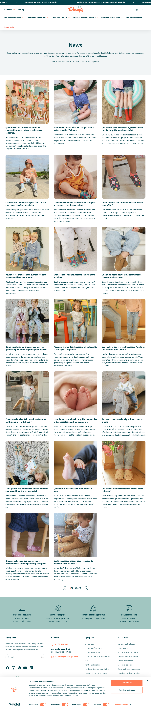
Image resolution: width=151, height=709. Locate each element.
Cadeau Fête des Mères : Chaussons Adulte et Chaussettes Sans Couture (123, 348)
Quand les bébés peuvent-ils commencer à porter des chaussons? (121, 276)
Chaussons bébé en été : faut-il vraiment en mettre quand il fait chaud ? (26, 420)
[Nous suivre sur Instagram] (13, 668)
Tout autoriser (126, 683)
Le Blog (21, 9)
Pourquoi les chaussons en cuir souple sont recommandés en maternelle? (26, 276)
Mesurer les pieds (125, 665)
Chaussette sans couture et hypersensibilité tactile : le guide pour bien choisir (122, 129)
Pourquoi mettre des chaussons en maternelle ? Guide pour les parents (75, 348)
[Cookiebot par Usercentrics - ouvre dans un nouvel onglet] (14, 704)
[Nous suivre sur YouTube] (25, 668)
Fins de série (9, 27)
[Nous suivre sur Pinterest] (19, 668)
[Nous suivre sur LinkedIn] (31, 668)
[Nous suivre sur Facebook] (8, 668)
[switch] (65, 704)
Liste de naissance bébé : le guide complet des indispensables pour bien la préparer (75, 420)
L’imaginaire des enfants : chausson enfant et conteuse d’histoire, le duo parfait (27, 490)
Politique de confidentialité (96, 669)
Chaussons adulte (59, 18)
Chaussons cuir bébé (12, 18)
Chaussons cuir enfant (36, 18)
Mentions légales (92, 665)
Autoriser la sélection (127, 690)
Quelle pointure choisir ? (128, 656)
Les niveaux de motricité (129, 673)
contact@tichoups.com (66, 657)
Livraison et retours (126, 644)
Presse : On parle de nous (95, 673)
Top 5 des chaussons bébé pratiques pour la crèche (122, 420)
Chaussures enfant (133, 18)
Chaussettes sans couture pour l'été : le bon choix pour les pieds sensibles (26, 204)
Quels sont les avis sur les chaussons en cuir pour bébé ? (122, 204)
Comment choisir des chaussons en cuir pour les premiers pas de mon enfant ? (75, 204)
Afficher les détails (120, 705)
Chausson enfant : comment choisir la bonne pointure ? (122, 490)
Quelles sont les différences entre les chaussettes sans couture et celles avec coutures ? (24, 130)
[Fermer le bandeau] (147, 680)
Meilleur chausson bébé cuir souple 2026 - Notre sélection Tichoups (74, 129)
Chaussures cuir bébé (110, 18)
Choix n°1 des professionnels (97, 656)
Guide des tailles (125, 660)
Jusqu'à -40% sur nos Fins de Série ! (30, 2)
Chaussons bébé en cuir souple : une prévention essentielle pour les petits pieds (26, 562)
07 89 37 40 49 (61, 644)
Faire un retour (124, 648)
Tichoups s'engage (93, 648)
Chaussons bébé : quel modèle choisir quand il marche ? (75, 276)
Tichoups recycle (92, 652)
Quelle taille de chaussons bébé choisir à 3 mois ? (74, 490)
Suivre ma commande (128, 652)
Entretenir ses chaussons (129, 669)
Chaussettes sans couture (84, 18)
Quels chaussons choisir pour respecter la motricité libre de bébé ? (73, 562)
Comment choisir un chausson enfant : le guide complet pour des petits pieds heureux (27, 348)
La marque (89, 644)
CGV (86, 660)
